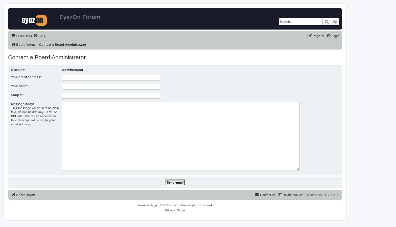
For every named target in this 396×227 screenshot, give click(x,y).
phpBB (159, 205)
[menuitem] (39, 35)
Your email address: (26, 77)
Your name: (19, 86)
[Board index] (34, 19)
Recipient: (19, 70)
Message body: (22, 104)
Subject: (17, 95)
